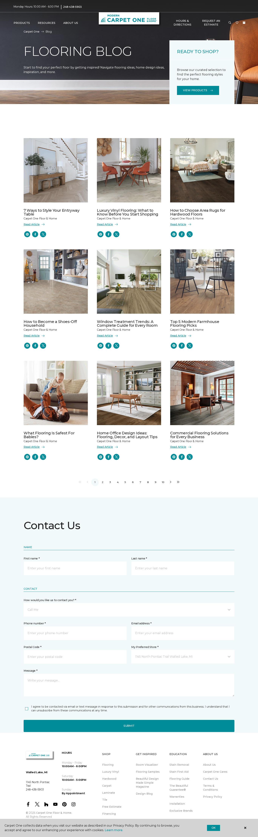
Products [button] (22, 23)
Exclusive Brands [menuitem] (181, 810)
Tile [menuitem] (104, 799)
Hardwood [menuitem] (109, 778)
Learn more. (114, 830)
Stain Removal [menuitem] (179, 764)
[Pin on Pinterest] (27, 234)
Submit (129, 725)
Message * (30, 670)
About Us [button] (70, 23)
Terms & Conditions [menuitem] (210, 787)
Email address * (141, 623)
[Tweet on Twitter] (43, 234)
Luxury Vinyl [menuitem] (110, 771)
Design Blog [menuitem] (144, 793)
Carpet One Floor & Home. (54, 812)
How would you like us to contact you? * (50, 600)
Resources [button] (46, 23)
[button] (229, 23)
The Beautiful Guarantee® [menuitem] (178, 787)
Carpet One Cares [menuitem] (215, 771)
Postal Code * (32, 647)
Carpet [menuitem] (106, 785)
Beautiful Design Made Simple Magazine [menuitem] (147, 782)
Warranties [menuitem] (176, 796)
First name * (32, 558)
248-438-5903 (72, 7)
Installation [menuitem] (177, 803)
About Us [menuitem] (209, 764)
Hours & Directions (182, 22)
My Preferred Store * (144, 647)
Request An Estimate (211, 22)
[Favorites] (237, 23)
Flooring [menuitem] (108, 764)
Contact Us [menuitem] (210, 778)
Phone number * (35, 623)
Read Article (32, 224)
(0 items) (244, 22)
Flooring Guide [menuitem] (179, 778)
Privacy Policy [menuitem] (212, 796)
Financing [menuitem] (109, 813)
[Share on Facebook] (35, 234)
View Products (195, 90)
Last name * (139, 558)
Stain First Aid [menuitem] (178, 771)
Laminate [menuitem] (108, 792)
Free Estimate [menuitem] (111, 806)
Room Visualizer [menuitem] (147, 764)
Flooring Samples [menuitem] (148, 771)
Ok (214, 827)
